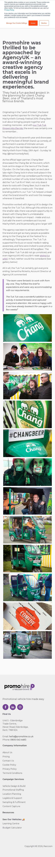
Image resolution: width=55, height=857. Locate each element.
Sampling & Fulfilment (14, 802)
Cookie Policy (9, 765)
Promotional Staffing (13, 790)
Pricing (6, 756)
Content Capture (11, 806)
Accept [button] (33, 23)
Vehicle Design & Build (14, 786)
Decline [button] (44, 23)
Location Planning (12, 794)
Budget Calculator (12, 827)
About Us (7, 752)
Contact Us (8, 760)
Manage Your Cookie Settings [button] (16, 23)
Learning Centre (11, 823)
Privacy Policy (9, 10)
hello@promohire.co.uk (21, 736)
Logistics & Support (12, 798)
